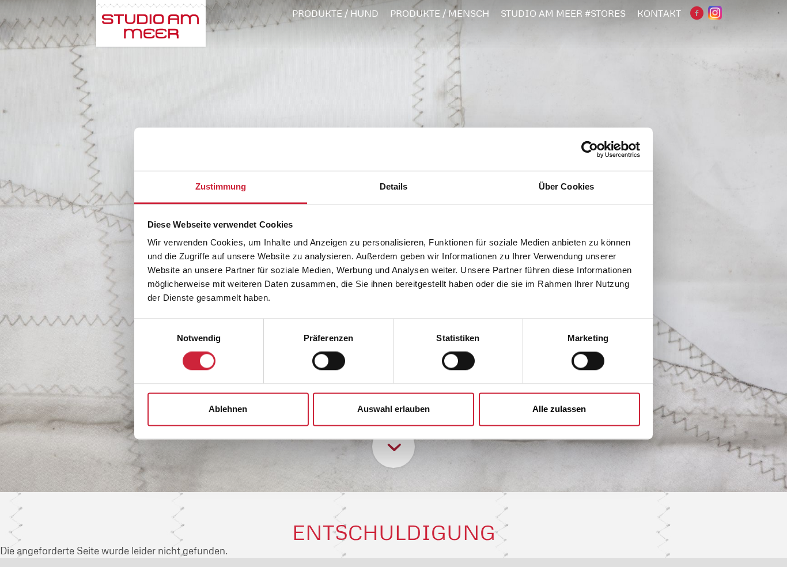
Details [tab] (394, 186)
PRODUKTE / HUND (335, 13)
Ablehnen (228, 409)
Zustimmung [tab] (221, 186)
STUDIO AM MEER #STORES (563, 13)
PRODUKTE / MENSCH (439, 13)
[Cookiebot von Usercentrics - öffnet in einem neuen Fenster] (589, 149)
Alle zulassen (559, 409)
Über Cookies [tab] (566, 186)
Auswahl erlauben (393, 409)
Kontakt (659, 13)
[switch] (328, 361)
